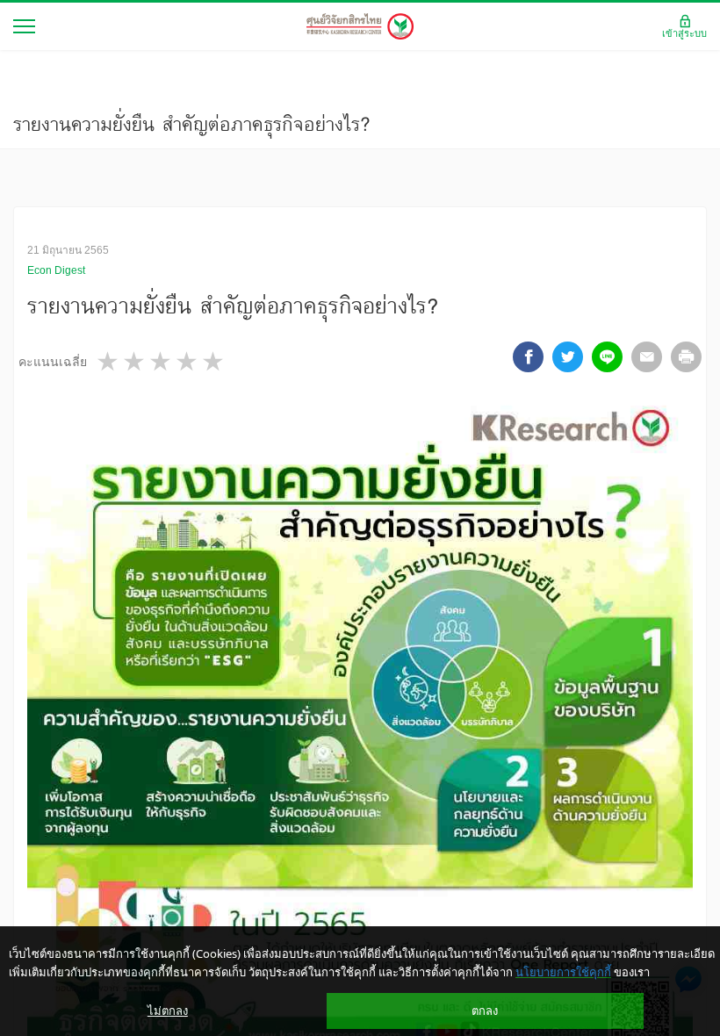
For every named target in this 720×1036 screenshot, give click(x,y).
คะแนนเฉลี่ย (52, 362)
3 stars (161, 361)
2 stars (135, 361)
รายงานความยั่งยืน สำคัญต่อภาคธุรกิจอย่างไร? (191, 123)
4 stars (188, 361)
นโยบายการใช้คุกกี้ (563, 972)
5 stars (214, 361)
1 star (109, 361)
